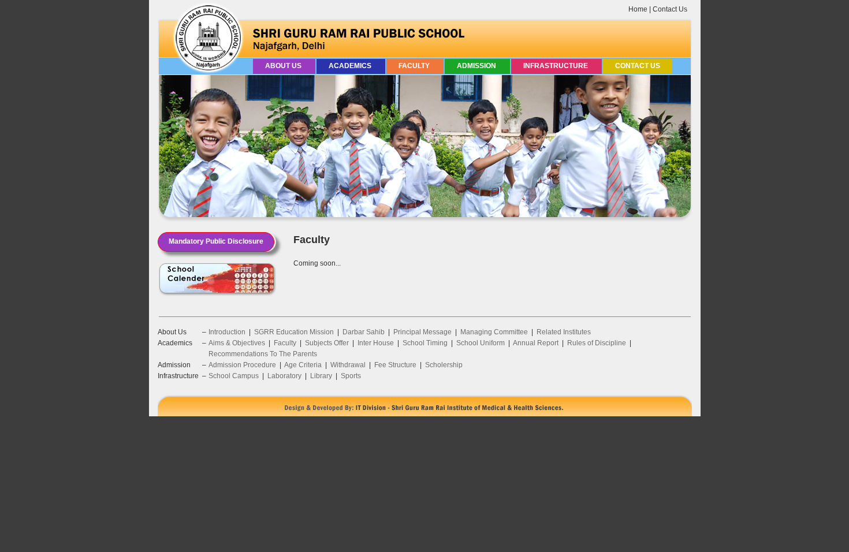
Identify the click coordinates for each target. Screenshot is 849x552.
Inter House (376, 343)
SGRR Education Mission (294, 332)
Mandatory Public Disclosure (216, 241)
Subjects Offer (327, 343)
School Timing (425, 343)
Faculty (415, 66)
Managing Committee (494, 332)
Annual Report (535, 343)
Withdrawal (348, 365)
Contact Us (670, 9)
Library (321, 376)
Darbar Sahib (363, 332)
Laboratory (284, 376)
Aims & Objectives (236, 343)
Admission (477, 66)
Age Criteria (303, 365)
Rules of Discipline (596, 343)
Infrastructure (556, 66)
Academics (351, 66)
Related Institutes (564, 332)
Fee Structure (395, 365)
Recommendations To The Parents (262, 354)
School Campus (233, 376)
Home (637, 9)
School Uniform (480, 343)
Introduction (226, 332)
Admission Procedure (242, 365)
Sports (351, 376)
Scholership (444, 365)
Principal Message (422, 332)
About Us (284, 66)
